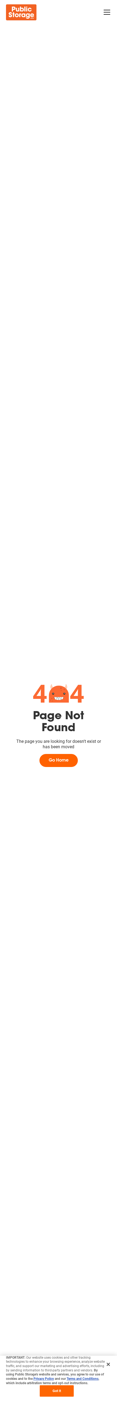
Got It (57, 1391)
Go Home (59, 760)
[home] (21, 12)
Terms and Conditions (82, 1379)
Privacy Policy (43, 1379)
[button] (105, 12)
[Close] (108, 1364)
